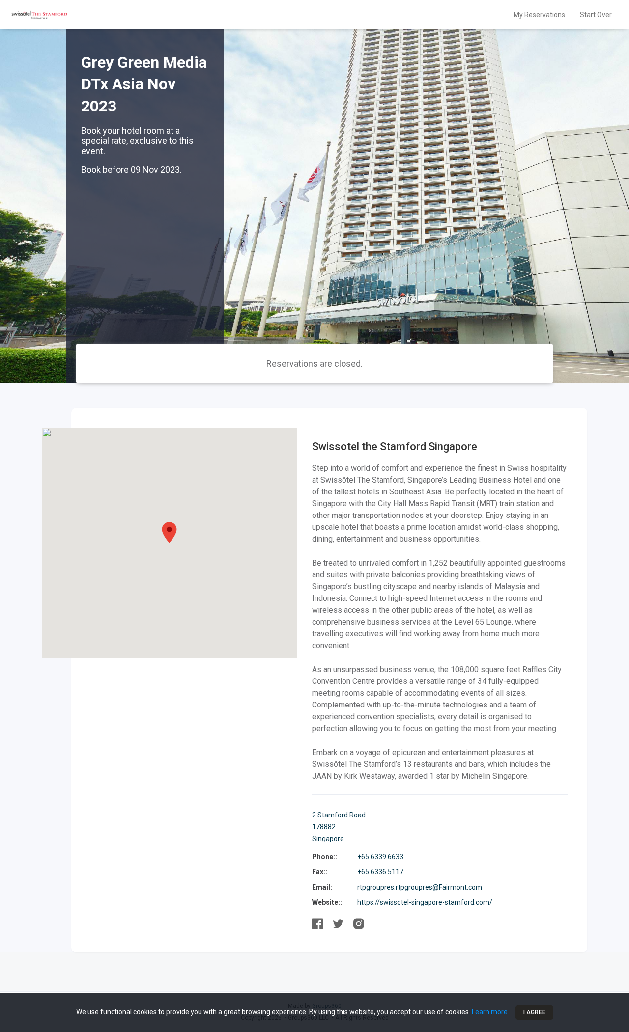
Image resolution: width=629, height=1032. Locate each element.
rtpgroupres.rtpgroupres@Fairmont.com (419, 887)
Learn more (490, 1012)
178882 (324, 827)
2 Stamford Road (339, 815)
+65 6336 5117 (380, 872)
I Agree (534, 1012)
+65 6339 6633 (380, 857)
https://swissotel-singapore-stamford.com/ (424, 902)
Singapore (328, 838)
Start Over (596, 15)
